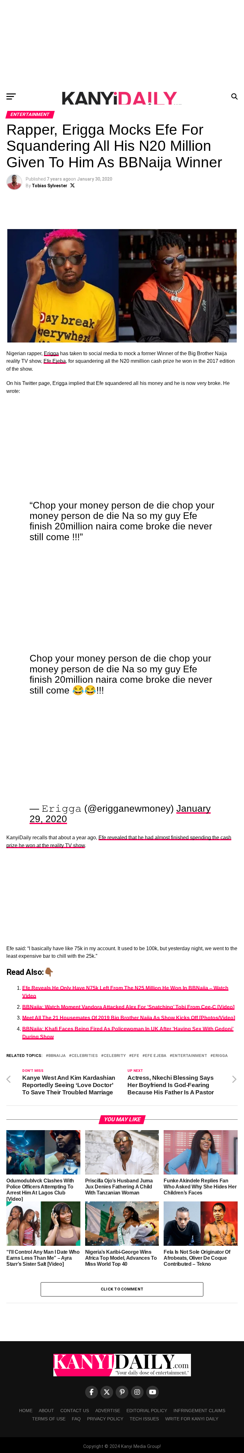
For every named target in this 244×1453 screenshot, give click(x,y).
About (46, 1410)
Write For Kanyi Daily (191, 1418)
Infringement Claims (199, 1410)
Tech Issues (144, 1418)
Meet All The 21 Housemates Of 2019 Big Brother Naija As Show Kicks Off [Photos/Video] (128, 1018)
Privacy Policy (105, 1418)
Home (25, 1410)
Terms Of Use (48, 1418)
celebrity (115, 1056)
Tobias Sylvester (49, 185)
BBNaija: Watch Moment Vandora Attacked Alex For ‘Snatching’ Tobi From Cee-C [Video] (128, 1007)
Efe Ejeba (55, 361)
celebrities (84, 1056)
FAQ (76, 1418)
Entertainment (189, 1056)
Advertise (107, 1410)
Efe (135, 1056)
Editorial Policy (146, 1410)
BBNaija (57, 1056)
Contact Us (74, 1410)
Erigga (51, 353)
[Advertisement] (122, 44)
